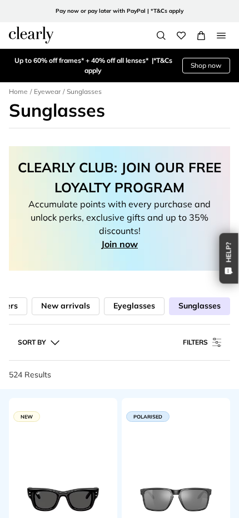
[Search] (161, 35)
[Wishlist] (181, 35)
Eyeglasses (134, 306)
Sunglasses (199, 306)
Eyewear (47, 91)
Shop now (206, 65)
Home (18, 91)
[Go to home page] (31, 35)
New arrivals (65, 306)
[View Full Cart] (201, 35)
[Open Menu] (221, 35)
